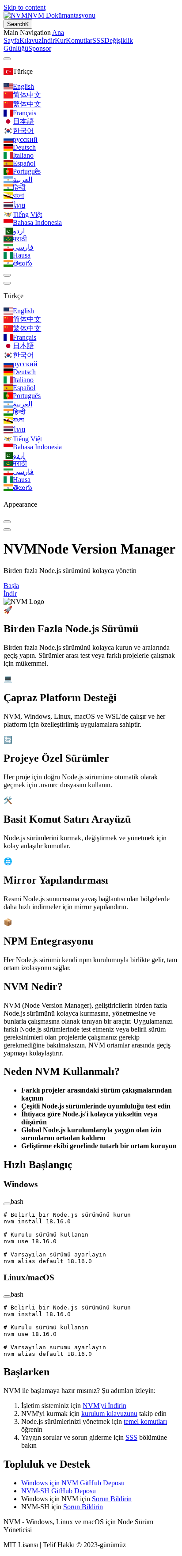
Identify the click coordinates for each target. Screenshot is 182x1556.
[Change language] (7, 58)
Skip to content (25, 7)
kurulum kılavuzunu (109, 1413)
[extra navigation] (7, 283)
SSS (131, 1437)
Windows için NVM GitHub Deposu (73, 1483)
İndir (10, 593)
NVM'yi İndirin (104, 1405)
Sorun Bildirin (112, 1499)
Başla (11, 585)
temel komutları (145, 1421)
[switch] (7, 275)
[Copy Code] (7, 1204)
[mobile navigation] (7, 529)
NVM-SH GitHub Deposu (58, 1491)
